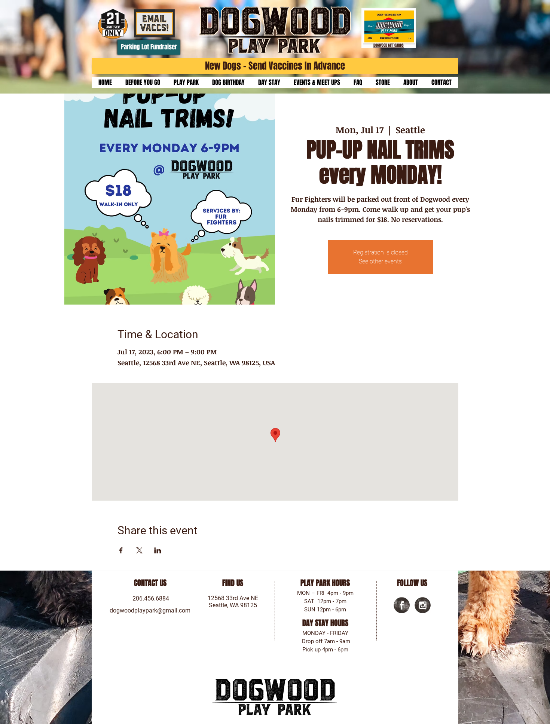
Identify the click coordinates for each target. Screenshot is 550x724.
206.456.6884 (150, 598)
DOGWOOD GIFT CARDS (388, 45)
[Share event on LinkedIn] (157, 550)
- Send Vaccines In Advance (293, 66)
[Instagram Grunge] (423, 605)
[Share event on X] (139, 550)
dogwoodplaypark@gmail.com (150, 610)
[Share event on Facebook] (121, 550)
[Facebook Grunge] (402, 605)
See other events (380, 261)
